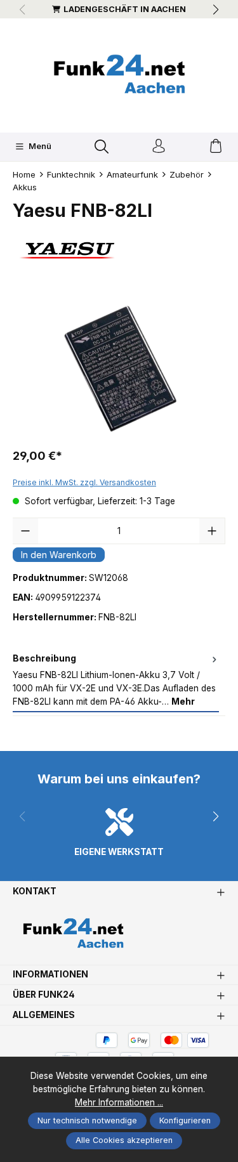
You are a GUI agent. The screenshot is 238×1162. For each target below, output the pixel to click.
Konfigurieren (185, 1120)
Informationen (50, 974)
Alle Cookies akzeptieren (124, 1140)
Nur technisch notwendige (87, 1120)
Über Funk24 (44, 995)
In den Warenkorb (58, 554)
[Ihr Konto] (159, 147)
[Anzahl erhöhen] (212, 531)
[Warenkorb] (216, 147)
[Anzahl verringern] (25, 531)
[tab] (116, 680)
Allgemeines (44, 1015)
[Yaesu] (119, 250)
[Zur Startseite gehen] (119, 74)
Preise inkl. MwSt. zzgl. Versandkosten (84, 482)
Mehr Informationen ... (119, 1102)
